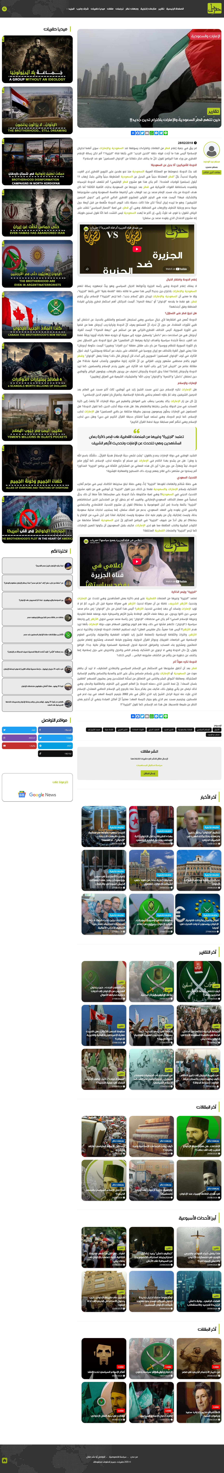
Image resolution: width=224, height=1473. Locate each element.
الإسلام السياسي (203, 729)
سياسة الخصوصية (118, 1457)
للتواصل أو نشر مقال (95, 1457)
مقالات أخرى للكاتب (211, 172)
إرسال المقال (149, 773)
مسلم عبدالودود (213, 734)
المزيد (71, 8)
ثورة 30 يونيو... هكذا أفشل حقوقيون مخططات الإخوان (42, 686)
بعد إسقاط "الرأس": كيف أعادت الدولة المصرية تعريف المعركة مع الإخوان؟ (35, 652)
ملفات (110, 8)
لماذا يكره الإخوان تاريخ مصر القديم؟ (49, 566)
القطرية (160, 530)
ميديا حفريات (98, 8)
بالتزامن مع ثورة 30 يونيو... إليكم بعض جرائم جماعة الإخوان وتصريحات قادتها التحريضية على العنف (34, 703)
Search (4, 8)
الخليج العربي (123, 729)
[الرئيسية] (214, 9)
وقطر (80, 355)
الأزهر (132, 603)
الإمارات (186, 389)
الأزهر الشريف (178, 603)
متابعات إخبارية (148, 8)
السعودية (118, 148)
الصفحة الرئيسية (175, 8)
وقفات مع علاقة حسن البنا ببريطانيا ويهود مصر (45, 617)
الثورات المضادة (138, 729)
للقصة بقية (109, 729)
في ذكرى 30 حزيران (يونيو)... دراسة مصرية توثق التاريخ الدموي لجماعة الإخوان (33, 669)
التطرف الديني (154, 729)
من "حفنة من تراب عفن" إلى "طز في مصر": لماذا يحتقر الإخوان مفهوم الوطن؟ (33, 583)
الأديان (217, 729)
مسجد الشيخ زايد (94, 729)
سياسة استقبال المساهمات (149, 765)
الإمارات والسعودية (185, 729)
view (218, 808)
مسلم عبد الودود (211, 162)
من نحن (134, 1457)
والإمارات (105, 148)
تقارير (161, 8)
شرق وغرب (82, 8)
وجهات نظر (132, 8)
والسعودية (160, 489)
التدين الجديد (168, 729)
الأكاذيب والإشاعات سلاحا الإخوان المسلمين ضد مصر (43, 634)
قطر (167, 148)
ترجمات (120, 8)
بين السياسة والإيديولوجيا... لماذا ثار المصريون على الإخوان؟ (41, 600)
